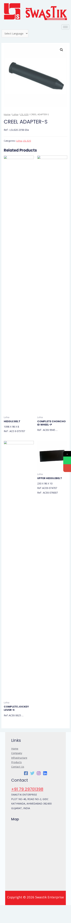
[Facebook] (26, 773)
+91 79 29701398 (27, 789)
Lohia (15, 114)
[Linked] (45, 773)
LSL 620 (24, 114)
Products (16, 762)
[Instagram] (39, 773)
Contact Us (17, 766)
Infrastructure (19, 757)
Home (7, 114)
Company (16, 753)
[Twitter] (32, 773)
